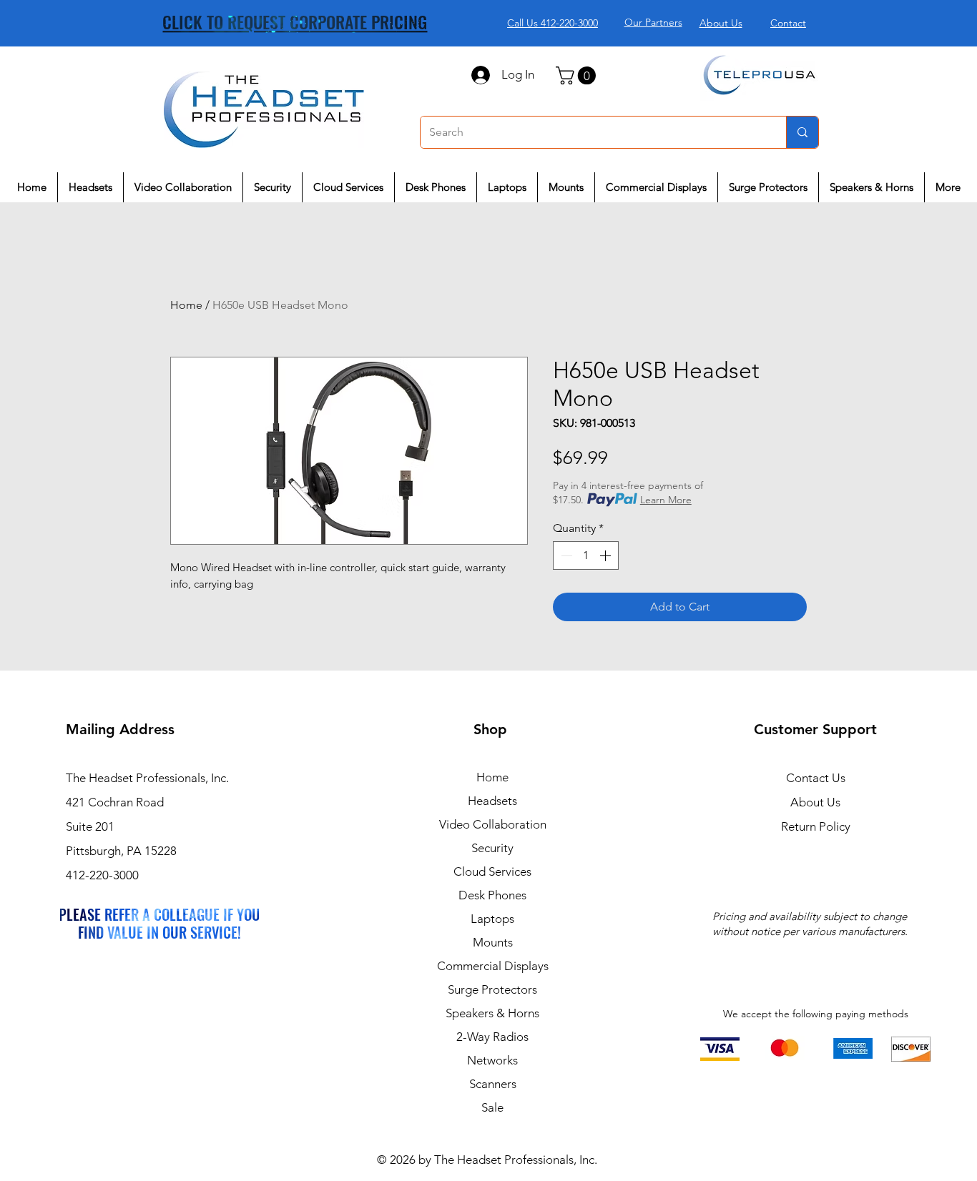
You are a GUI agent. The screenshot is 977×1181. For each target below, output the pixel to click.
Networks (492, 1060)
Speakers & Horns (492, 1013)
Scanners (492, 1084)
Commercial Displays (493, 966)
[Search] (802, 132)
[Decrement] (565, 555)
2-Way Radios (492, 1036)
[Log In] (480, 75)
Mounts (493, 942)
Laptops (492, 918)
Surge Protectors (492, 989)
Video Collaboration (492, 824)
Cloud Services (492, 871)
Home (186, 305)
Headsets (492, 801)
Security (492, 848)
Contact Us (815, 778)
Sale (492, 1107)
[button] (578, 75)
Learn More (666, 499)
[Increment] (606, 555)
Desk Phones (492, 895)
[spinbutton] (585, 555)
